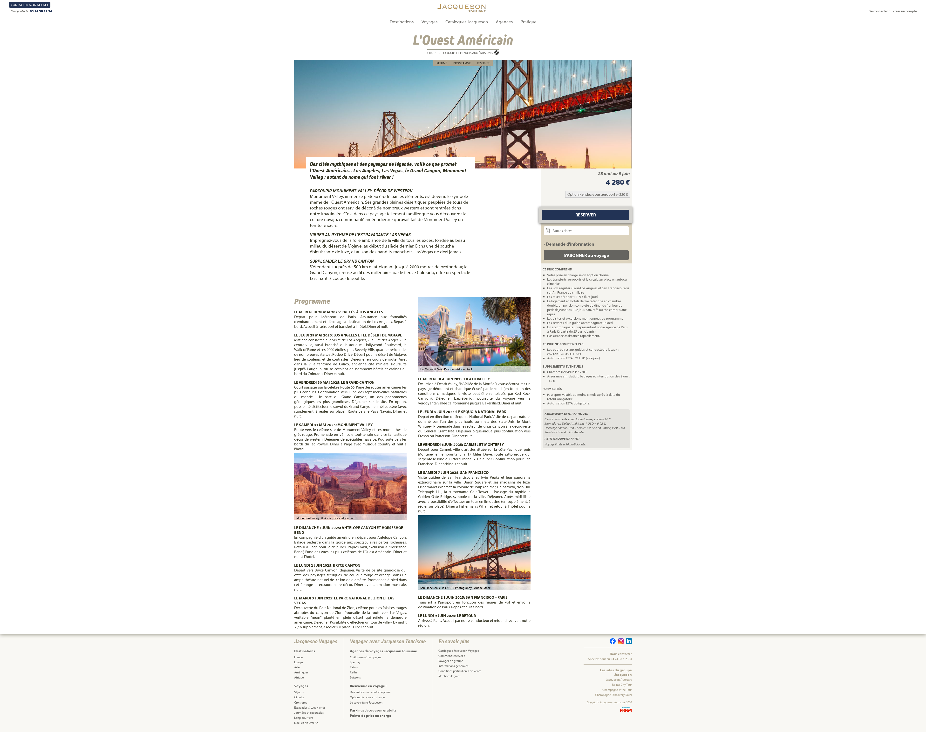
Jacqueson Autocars (619, 679)
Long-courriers (303, 717)
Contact (30, 5)
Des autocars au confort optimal (370, 692)
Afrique (299, 677)
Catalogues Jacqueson (466, 22)
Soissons (355, 677)
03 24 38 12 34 (41, 11)
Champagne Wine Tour (617, 690)
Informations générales (453, 666)
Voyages (430, 22)
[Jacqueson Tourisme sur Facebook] (612, 643)
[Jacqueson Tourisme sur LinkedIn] (628, 643)
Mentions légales (449, 676)
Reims (354, 667)
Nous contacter (621, 654)
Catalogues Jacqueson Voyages (458, 650)
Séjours (299, 692)
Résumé (441, 63)
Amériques (301, 672)
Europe (298, 662)
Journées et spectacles (309, 712)
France (298, 657)
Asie (297, 667)
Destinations (402, 22)
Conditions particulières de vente (459, 671)
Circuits (299, 697)
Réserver (483, 63)
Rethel (354, 672)
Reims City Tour (622, 684)
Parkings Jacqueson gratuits (373, 710)
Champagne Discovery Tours (613, 695)
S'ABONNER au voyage (586, 255)
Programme (462, 63)
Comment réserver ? (451, 656)
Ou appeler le (20, 11)
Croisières (300, 702)
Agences (504, 22)
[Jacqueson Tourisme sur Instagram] (620, 643)
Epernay (355, 662)
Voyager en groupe (450, 661)
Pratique (529, 22)
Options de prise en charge (367, 697)
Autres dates (562, 230)
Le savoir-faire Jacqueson (366, 702)
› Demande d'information (569, 244)
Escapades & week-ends (309, 707)
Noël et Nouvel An (306, 723)
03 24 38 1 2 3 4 (621, 659)
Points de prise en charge (370, 715)
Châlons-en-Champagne (365, 657)
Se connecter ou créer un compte (893, 11)
